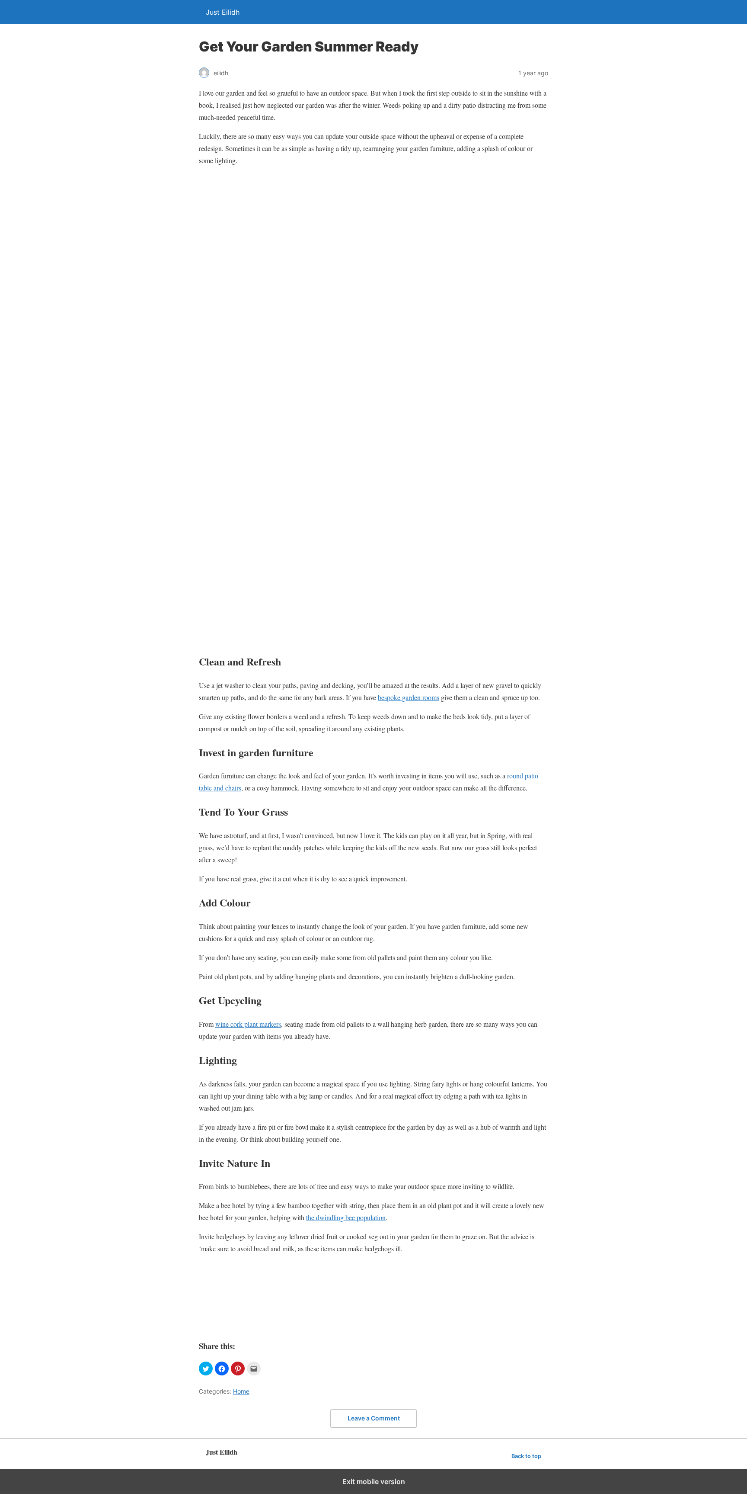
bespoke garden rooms (408, 697)
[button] (206, 1368)
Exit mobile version (373, 1481)
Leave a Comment (374, 1418)
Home (241, 1391)
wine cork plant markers (248, 1023)
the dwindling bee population (346, 1217)
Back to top (526, 1456)
